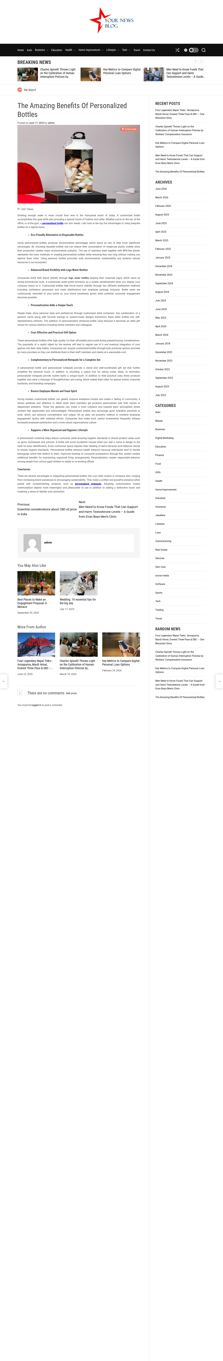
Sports (158, 592)
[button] (201, 61)
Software (160, 584)
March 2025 (161, 240)
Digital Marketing (164, 438)
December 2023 (163, 352)
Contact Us (149, 50)
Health (68, 49)
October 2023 (162, 369)
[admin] (32, 543)
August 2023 (162, 386)
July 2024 (160, 300)
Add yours (71, 693)
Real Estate (161, 549)
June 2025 (161, 223)
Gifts (157, 472)
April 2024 (160, 326)
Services (159, 558)
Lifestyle (111, 49)
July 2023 (160, 395)
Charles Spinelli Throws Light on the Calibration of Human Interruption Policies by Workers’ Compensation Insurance (77, 668)
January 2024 (162, 343)
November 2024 (163, 274)
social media (162, 575)
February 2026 (163, 206)
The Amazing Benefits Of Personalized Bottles (181, 71)
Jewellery (160, 515)
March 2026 (161, 197)
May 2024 (160, 317)
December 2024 (163, 266)
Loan (158, 532)
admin (51, 122)
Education (56, 50)
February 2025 (163, 249)
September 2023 (164, 377)
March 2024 (161, 334)
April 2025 (160, 231)
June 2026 (161, 188)
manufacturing (163, 541)
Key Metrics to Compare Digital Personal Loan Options (59, 71)
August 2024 (162, 291)
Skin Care (160, 566)
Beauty (159, 420)
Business (40, 49)
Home (20, 50)
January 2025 (162, 257)
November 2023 (163, 360)
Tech (124, 49)
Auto (29, 50)
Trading (159, 609)
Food (158, 463)
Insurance (160, 506)
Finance (159, 455)
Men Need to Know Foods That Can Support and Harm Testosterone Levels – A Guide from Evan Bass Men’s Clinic (121, 75)
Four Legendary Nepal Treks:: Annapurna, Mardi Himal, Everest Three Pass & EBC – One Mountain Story (34, 666)
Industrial (160, 498)
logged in (36, 705)
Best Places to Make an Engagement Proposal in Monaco (32, 603)
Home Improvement (89, 49)
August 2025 (162, 214)
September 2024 (164, 283)
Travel (136, 50)
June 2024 (161, 309)
